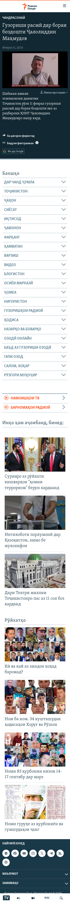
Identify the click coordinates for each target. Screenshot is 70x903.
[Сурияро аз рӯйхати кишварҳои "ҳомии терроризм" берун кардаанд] (35, 454)
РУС (47, 898)
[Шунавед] (18, 898)
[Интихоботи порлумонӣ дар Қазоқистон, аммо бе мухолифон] (35, 513)
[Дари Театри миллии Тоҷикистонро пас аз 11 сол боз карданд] (35, 571)
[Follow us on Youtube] (24, 853)
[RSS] (60, 853)
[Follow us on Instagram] (33, 853)
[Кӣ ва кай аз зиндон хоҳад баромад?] (35, 644)
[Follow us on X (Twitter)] (42, 853)
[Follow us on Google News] (6, 853)
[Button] (19, 137)
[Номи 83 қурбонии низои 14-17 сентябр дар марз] (35, 749)
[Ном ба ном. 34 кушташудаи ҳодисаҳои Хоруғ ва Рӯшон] (35, 697)
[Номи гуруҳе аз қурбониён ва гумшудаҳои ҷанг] (35, 802)
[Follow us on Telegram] (51, 853)
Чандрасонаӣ (13, 18)
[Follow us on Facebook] (15, 853)
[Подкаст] (6, 862)
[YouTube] (33, 898)
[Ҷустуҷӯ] (61, 898)
